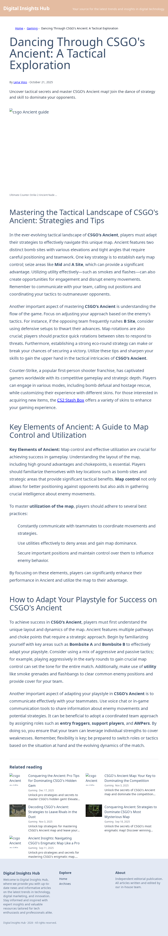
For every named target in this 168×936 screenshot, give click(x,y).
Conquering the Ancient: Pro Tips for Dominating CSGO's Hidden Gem (53, 780)
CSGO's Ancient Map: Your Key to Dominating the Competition (130, 778)
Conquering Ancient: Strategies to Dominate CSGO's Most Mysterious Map (130, 812)
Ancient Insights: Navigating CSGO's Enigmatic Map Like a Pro (54, 840)
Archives (65, 884)
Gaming (32, 28)
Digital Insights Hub (26, 8)
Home (19, 28)
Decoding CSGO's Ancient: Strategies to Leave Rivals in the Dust (52, 812)
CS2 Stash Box (70, 400)
